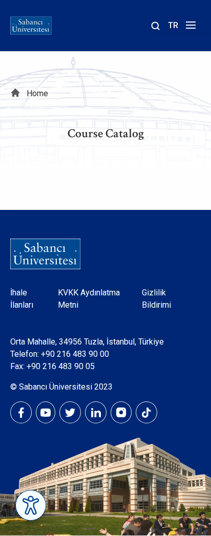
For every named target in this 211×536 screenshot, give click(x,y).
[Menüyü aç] (189, 28)
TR (173, 25)
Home (37, 93)
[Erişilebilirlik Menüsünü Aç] (30, 505)
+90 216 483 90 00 (75, 354)
